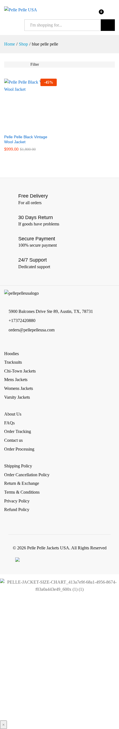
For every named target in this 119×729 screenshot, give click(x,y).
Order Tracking (17, 431)
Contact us (13, 440)
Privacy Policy (17, 501)
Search (108, 25)
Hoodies (11, 353)
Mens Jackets (15, 379)
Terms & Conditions (22, 492)
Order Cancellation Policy (27, 474)
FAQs (9, 423)
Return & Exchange (21, 483)
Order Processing (19, 449)
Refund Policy (16, 509)
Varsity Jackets (17, 397)
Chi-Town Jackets (20, 371)
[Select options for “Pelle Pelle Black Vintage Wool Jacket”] (24, 127)
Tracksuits (13, 362)
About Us (12, 414)
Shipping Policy (18, 466)
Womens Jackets (18, 388)
